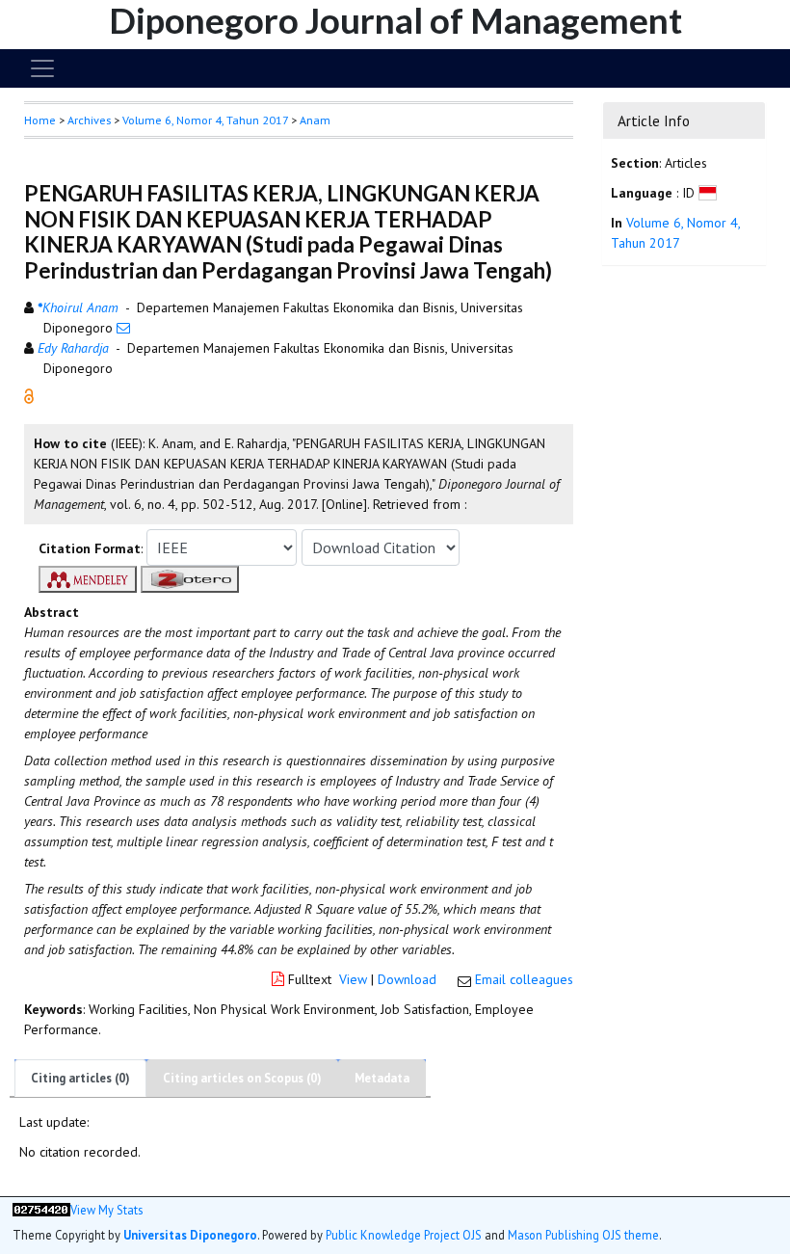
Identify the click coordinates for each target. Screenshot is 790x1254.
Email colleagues (524, 979)
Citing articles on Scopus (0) (242, 1078)
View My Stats (106, 1210)
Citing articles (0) (80, 1078)
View (353, 979)
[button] (29, 395)
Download (407, 979)
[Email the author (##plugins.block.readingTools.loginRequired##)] (123, 327)
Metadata (382, 1078)
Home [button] (40, 120)
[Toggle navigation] (42, 68)
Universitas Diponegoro (190, 1234)
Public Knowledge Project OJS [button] (404, 1234)
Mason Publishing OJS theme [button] (583, 1234)
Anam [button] (315, 120)
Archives (89, 120)
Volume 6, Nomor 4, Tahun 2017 (205, 120)
